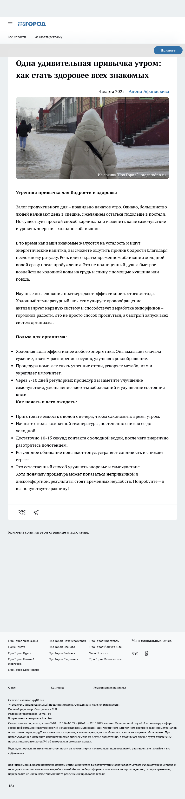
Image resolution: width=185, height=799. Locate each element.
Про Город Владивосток (105, 659)
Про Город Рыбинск (62, 653)
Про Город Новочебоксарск (67, 641)
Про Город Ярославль (104, 641)
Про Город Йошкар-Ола (105, 647)
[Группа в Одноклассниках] (147, 653)
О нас (12, 687)
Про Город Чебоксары (23, 641)
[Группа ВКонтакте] (135, 653)
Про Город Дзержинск (64, 659)
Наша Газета (16, 647)
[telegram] (37, 512)
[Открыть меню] (10, 24)
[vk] (22, 512)
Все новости (17, 37)
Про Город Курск (19, 653)
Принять (168, 50)
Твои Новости (98, 653)
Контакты (57, 687)
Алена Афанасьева (149, 91)
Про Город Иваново (62, 647)
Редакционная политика (109, 687)
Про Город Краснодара (23, 669)
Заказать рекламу (48, 37)
